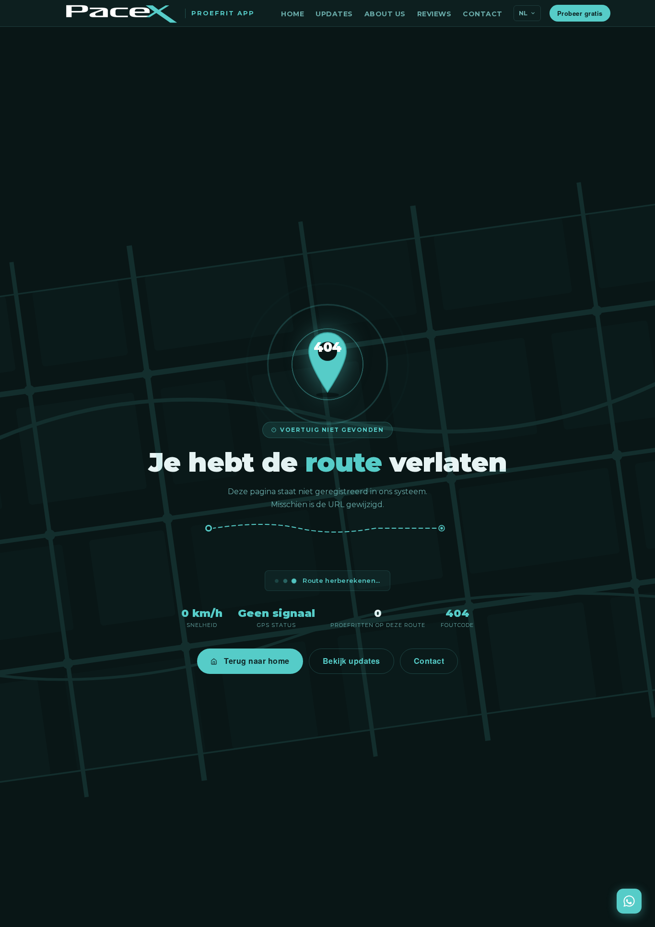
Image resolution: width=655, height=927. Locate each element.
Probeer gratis (580, 13)
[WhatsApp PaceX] (629, 901)
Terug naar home (257, 660)
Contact (483, 14)
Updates (334, 14)
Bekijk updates (351, 660)
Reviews (434, 14)
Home (292, 14)
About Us (385, 14)
